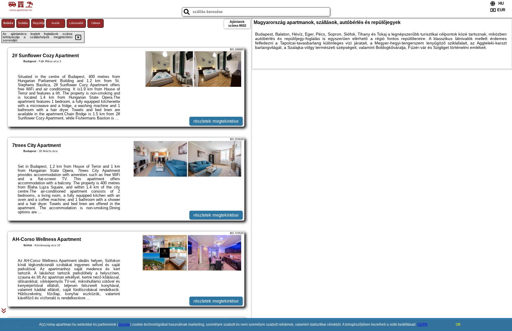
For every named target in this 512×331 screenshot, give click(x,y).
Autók (56, 23)
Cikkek (95, 23)
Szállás (23, 23)
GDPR (422, 324)
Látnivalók (76, 23)
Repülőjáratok (38, 23)
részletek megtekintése (216, 121)
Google (124, 324)
